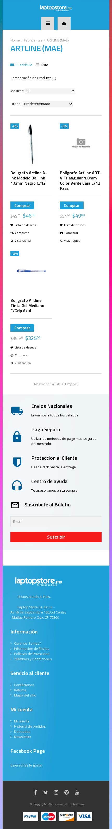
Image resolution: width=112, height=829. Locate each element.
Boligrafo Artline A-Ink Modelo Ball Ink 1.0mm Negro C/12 (28, 178)
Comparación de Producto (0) (33, 77)
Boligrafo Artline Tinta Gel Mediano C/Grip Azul (27, 305)
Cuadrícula (23, 64)
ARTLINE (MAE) (58, 40)
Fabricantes (33, 40)
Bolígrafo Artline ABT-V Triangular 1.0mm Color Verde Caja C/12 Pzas (80, 180)
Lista (44, 64)
